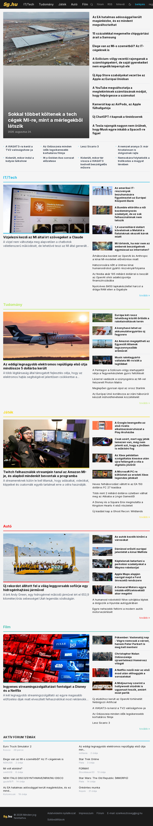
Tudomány (46, 4)
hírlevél (120, 4)
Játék (62, 4)
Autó (74, 4)
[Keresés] (91, 4)
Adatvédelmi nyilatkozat (61, 813)
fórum (100, 4)
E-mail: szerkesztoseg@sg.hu (124, 813)
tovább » (144, 295)
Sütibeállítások (56, 819)
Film (85, 4)
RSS (110, 4)
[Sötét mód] (129, 4)
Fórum (100, 813)
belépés (140, 4)
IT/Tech (29, 4)
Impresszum (86, 813)
